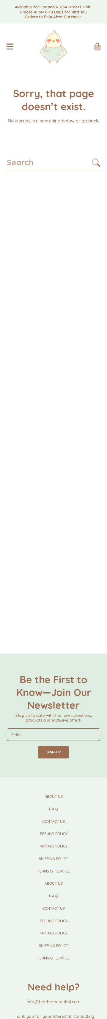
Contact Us (53, 821)
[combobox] (53, 162)
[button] (10, 46)
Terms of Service (53, 871)
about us (54, 796)
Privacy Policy (53, 846)
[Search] (96, 162)
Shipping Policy (53, 858)
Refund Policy (53, 833)
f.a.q (53, 809)
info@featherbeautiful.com (54, 1001)
